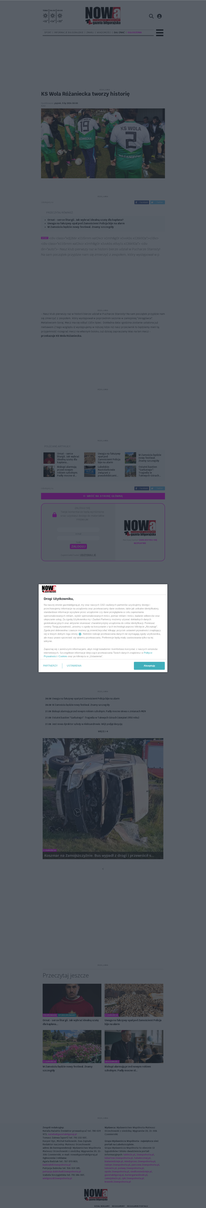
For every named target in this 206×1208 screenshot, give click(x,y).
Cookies (63, 656)
